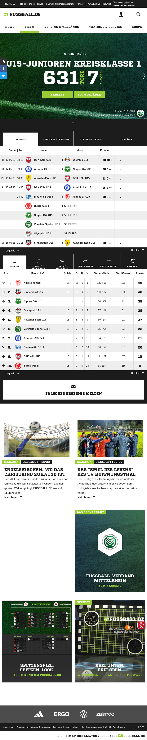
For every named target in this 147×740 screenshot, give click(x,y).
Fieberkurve (85, 266)
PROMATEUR (10, 4)
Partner (80, 4)
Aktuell (20, 139)
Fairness (132, 266)
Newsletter (108, 4)
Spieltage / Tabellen (56, 139)
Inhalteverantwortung (92, 727)
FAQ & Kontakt (93, 4)
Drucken (135, 250)
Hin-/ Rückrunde (38, 267)
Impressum (8, 727)
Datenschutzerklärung (27, 727)
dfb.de (23, 4)
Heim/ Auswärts (61, 267)
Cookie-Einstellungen (115, 727)
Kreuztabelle (109, 266)
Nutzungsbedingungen (51, 727)
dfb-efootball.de (36, 4)
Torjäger (126, 139)
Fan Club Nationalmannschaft (60, 4)
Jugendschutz (71, 727)
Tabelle (58, 94)
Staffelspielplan (91, 139)
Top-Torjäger (89, 94)
